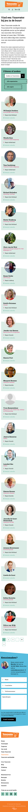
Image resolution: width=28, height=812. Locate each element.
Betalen (3, 780)
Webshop (4, 767)
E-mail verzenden (8, 719)
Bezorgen (4, 777)
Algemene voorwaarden (9, 806)
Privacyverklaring (21, 806)
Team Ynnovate (6, 752)
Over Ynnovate (5, 762)
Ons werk (4, 749)
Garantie (3, 785)
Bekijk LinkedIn (10, 118)
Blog (2, 764)
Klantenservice (6, 774)
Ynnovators (4, 754)
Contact (3, 770)
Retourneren (5, 783)
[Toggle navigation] (19, 9)
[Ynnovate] (14, 4)
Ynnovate (18, 804)
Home (3, 741)
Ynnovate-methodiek (7, 757)
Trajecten (4, 746)
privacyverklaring (8, 715)
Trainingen (4, 743)
